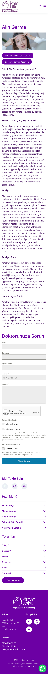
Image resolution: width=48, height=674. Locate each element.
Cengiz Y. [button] (6, 551)
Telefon (5, 374)
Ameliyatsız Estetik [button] (11, 528)
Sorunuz (5, 384)
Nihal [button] (4, 567)
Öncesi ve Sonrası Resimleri (17, 62)
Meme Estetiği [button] (9, 511)
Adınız (5, 342)
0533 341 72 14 (9, 646)
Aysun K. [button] (6, 562)
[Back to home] (10, 6)
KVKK (16, 660)
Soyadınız (5, 353)
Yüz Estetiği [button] (8, 505)
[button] (40, 6)
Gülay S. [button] (6, 545)
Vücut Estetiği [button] (9, 516)
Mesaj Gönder (24, 461)
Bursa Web (32, 666)
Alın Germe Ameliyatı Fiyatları (17, 55)
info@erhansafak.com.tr (13, 649)
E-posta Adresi (8, 363)
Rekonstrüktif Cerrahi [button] (12, 522)
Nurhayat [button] (6, 573)
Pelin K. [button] (5, 556)
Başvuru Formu (28, 660)
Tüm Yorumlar (13, 580)
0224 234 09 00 (9, 643)
